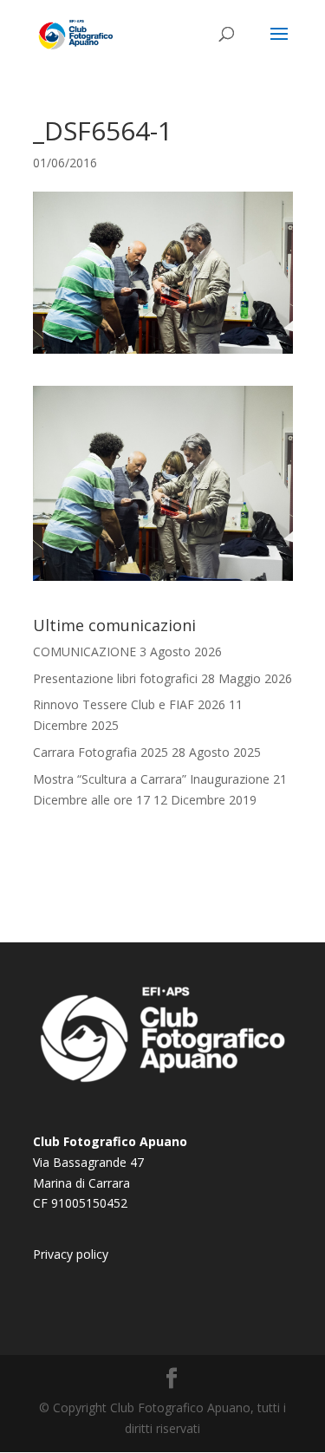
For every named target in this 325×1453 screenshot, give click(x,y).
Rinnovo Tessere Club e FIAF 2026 (129, 704)
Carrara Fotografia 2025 (100, 752)
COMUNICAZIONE (84, 651)
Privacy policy (70, 1254)
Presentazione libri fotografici (115, 678)
